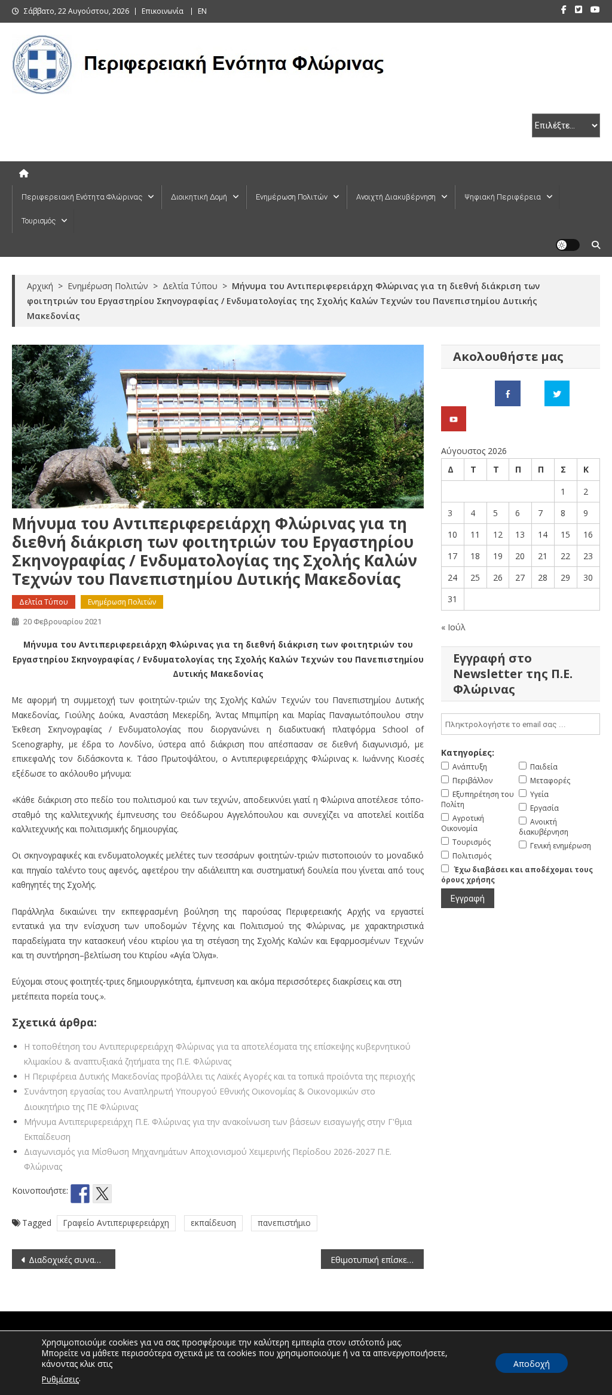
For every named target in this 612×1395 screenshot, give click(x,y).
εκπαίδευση (213, 1222)
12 (498, 534)
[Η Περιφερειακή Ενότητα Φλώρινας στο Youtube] (453, 418)
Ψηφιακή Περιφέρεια (502, 196)
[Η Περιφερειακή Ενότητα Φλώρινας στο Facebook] (508, 392)
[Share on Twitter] (102, 1193)
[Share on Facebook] (80, 1193)
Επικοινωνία (162, 11)
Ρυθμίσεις (60, 1379)
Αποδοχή (531, 1363)
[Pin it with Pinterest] (124, 1193)
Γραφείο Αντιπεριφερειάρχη (116, 1222)
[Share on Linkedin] (146, 1193)
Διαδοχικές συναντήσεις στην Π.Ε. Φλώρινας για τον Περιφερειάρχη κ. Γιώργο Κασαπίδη (72, 1259)
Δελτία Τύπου (43, 602)
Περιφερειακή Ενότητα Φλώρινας (82, 196)
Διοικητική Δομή (199, 196)
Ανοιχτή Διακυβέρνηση (396, 196)
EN (202, 11)
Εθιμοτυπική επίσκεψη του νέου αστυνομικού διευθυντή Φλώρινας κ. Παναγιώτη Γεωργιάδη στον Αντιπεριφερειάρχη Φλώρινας (377, 1259)
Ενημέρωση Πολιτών (292, 196)
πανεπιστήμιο (284, 1222)
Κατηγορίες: (467, 752)
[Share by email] (168, 1193)
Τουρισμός (39, 220)
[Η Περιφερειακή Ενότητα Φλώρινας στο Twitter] (557, 392)
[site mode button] (568, 245)
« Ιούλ (453, 627)
